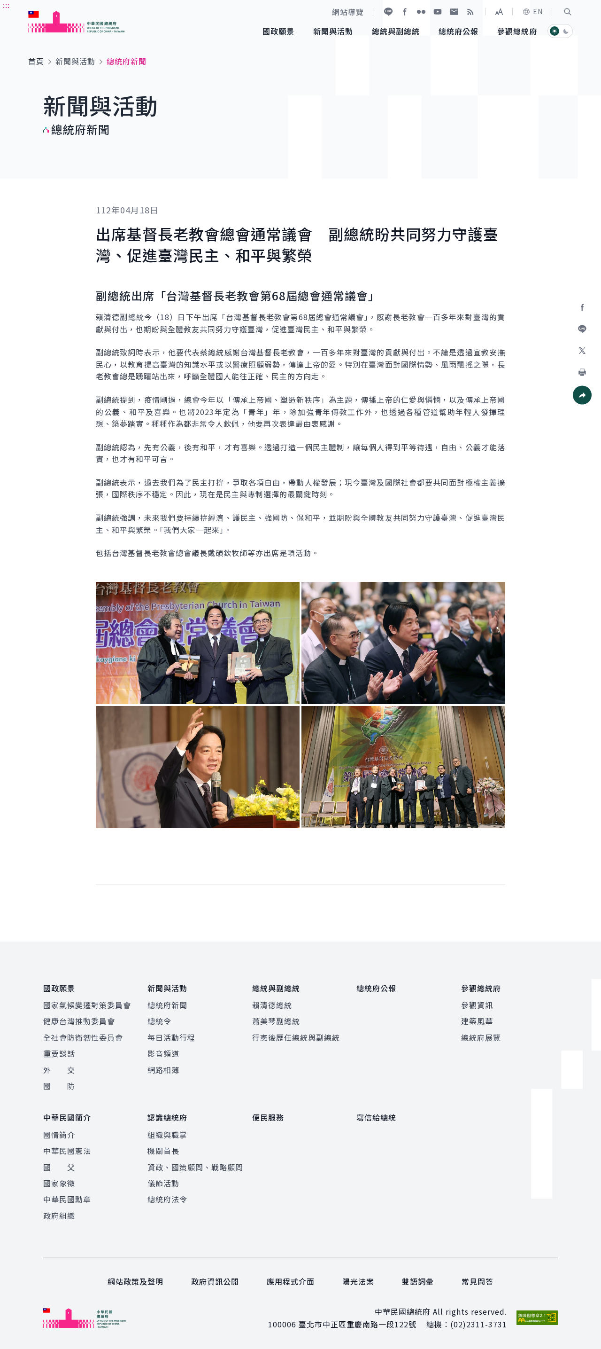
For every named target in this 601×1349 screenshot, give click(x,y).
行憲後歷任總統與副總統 (296, 1037)
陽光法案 (358, 1281)
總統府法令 (167, 1199)
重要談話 (59, 1053)
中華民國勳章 (67, 1199)
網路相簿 (163, 1069)
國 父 (59, 1167)
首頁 (36, 61)
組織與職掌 (167, 1134)
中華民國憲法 (67, 1150)
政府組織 (59, 1215)
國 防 (59, 1085)
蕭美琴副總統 (276, 1021)
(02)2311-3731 (478, 1324)
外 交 (59, 1069)
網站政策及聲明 (135, 1281)
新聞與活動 (75, 61)
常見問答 (477, 1281)
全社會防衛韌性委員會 (83, 1037)
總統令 (159, 1021)
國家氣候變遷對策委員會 (87, 1005)
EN (538, 11)
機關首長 (163, 1150)
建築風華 (477, 1021)
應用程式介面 (291, 1281)
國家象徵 (59, 1183)
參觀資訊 (477, 1005)
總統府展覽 (481, 1037)
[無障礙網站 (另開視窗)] (537, 1317)
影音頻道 (163, 1053)
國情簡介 (59, 1134)
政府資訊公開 (215, 1281)
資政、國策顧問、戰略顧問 (195, 1167)
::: (6, 5)
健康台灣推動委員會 (79, 1021)
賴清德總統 (272, 1005)
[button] (568, 12)
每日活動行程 (171, 1037)
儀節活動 (163, 1183)
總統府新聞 (167, 1005)
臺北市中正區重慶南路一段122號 (357, 1324)
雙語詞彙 (418, 1281)
